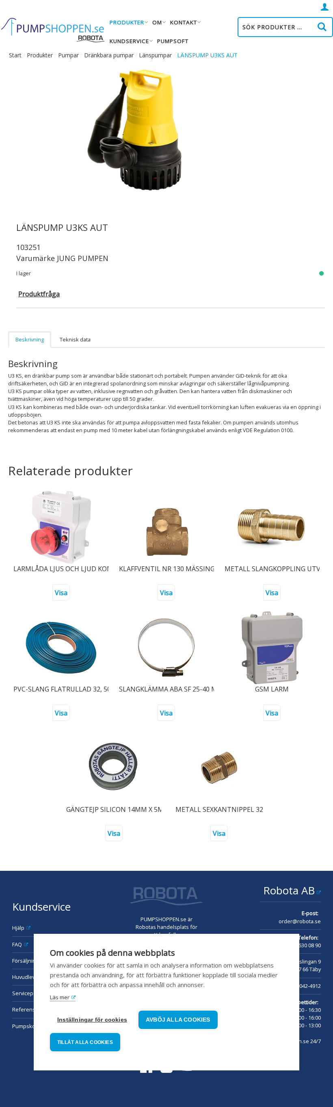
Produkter (40, 55)
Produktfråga (39, 293)
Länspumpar (155, 55)
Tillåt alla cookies (85, 1042)
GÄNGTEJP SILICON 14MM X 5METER (122, 809)
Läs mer (59, 997)
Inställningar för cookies (92, 1020)
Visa (61, 592)
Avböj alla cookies (178, 1020)
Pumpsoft (172, 41)
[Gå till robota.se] (166, 897)
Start (15, 55)
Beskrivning (29, 339)
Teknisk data (75, 339)
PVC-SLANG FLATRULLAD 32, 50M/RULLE (76, 689)
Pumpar (68, 55)
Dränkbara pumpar (109, 55)
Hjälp (18, 927)
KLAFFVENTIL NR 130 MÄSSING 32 (171, 568)
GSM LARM (272, 689)
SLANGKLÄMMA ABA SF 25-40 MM (171, 689)
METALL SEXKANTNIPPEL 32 (219, 809)
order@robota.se (300, 921)
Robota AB (289, 890)
